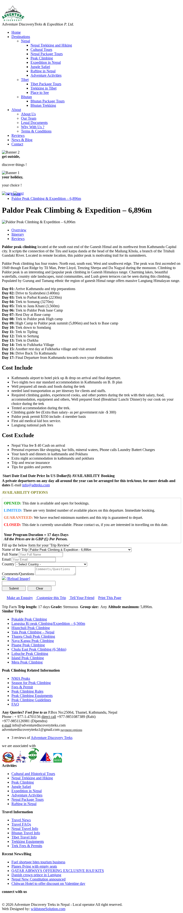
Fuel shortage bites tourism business (38, 862)
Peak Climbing (41, 58)
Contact (17, 144)
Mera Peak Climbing (27, 662)
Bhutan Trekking (43, 105)
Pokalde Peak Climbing (29, 619)
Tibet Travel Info (24, 837)
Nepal (25, 41)
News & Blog (21, 140)
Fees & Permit (22, 687)
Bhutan (26, 97)
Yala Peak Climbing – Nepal (32, 632)
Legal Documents (34, 123)
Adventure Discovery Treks (51, 738)
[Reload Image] (18, 579)
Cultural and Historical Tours (33, 774)
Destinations (20, 37)
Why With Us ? (32, 127)
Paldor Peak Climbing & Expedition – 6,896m (46, 198)
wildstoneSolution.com (48, 909)
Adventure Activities (45, 75)
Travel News (21, 820)
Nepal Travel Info (24, 829)
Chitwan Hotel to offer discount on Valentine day (48, 883)
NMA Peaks (20, 678)
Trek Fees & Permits (26, 846)
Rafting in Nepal (43, 71)
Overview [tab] (18, 230)
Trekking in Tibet (43, 88)
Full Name (10, 554)
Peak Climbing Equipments (32, 696)
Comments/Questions (18, 574)
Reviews (18, 135)
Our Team (28, 118)
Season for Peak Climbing (31, 683)
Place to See (39, 92)
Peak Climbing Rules (27, 691)
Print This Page (109, 598)
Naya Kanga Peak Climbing (32, 641)
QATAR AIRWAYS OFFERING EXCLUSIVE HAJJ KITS (57, 871)
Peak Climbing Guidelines (31, 700)
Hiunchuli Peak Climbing (30, 628)
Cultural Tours (41, 50)
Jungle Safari (40, 67)
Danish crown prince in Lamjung (36, 875)
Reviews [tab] (18, 239)
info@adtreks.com (36, 485)
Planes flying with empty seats (34, 866)
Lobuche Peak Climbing (29, 654)
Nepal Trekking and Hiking (51, 45)
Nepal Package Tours (46, 54)
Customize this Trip (51, 598)
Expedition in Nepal (45, 62)
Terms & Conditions (36, 131)
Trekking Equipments (27, 841)
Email (6, 559)
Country (8, 564)
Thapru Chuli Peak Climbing (33, 636)
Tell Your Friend (81, 598)
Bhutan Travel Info (25, 833)
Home (16, 32)
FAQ (15, 704)
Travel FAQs (21, 824)
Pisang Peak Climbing (28, 645)
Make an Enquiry (20, 598)
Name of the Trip (15, 549)
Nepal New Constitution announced (38, 879)
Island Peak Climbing (27, 658)
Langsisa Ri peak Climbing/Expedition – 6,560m (48, 623)
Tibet (25, 80)
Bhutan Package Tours (47, 101)
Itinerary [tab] (17, 234)
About (16, 110)
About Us (28, 114)
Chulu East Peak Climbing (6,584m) (38, 649)
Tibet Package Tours (45, 84)
